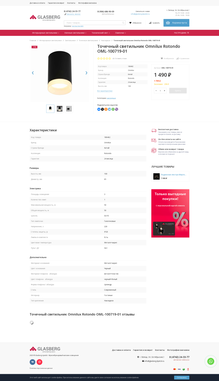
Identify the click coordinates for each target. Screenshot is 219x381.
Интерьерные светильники (45, 32)
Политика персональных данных (41, 368)
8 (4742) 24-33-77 (72, 11)
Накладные (105, 40)
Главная (33, 40)
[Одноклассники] (105, 109)
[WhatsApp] (113, 109)
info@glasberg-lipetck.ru (140, 14)
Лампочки (120, 32)
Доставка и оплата (37, 3)
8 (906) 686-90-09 (105, 11)
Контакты (71, 3)
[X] (102, 109)
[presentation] (33, 73)
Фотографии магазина (87, 3)
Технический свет (100, 32)
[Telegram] (109, 109)
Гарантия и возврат (56, 3)
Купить (178, 90)
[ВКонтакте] (98, 109)
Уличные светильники (74, 32)
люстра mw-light (77, 26)
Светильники (70, 40)
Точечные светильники (88, 40)
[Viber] (116, 109)
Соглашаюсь (182, 377)
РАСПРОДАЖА (180, 33)
